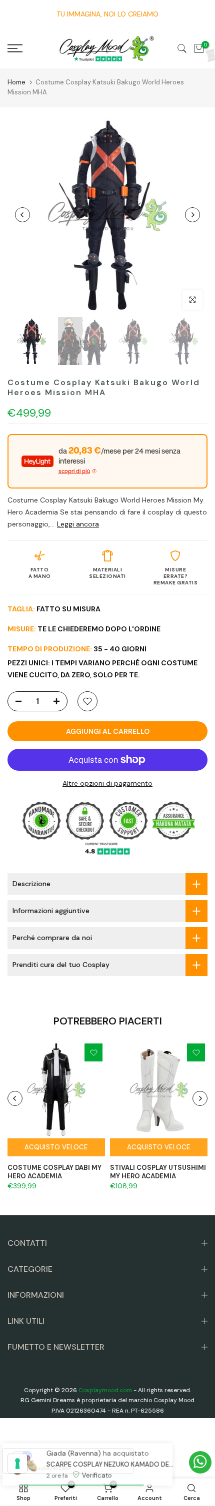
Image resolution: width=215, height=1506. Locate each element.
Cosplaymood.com (105, 1390)
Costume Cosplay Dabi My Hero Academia (55, 1171)
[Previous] (22, 214)
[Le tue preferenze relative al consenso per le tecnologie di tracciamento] (17, 1463)
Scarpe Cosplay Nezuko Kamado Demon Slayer (108, 1458)
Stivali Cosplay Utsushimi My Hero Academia (158, 1171)
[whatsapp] (200, 1462)
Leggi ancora (78, 523)
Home (17, 82)
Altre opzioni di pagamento (107, 783)
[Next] (192, 214)
